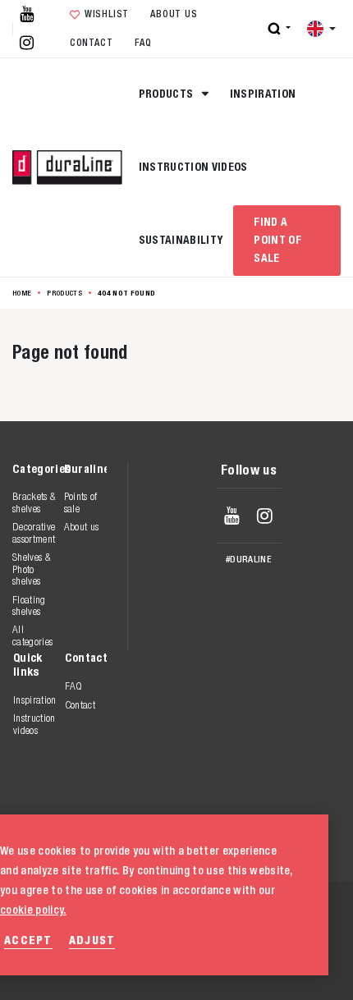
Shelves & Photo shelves (31, 569)
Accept (28, 940)
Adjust (92, 940)
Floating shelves (29, 605)
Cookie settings (231, 967)
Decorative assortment (33, 532)
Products (167, 93)
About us (173, 14)
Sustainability (181, 239)
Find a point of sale (277, 239)
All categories (32, 635)
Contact (91, 42)
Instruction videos (193, 166)
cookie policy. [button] (33, 909)
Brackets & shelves (33, 502)
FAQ (143, 42)
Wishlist (107, 14)
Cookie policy (224, 949)
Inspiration (263, 93)
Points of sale (81, 502)
